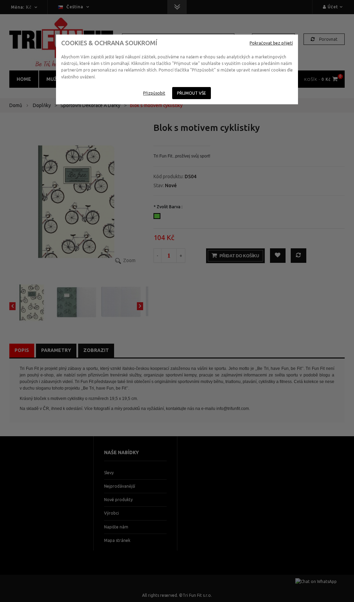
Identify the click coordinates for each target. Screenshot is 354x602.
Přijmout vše (191, 93)
